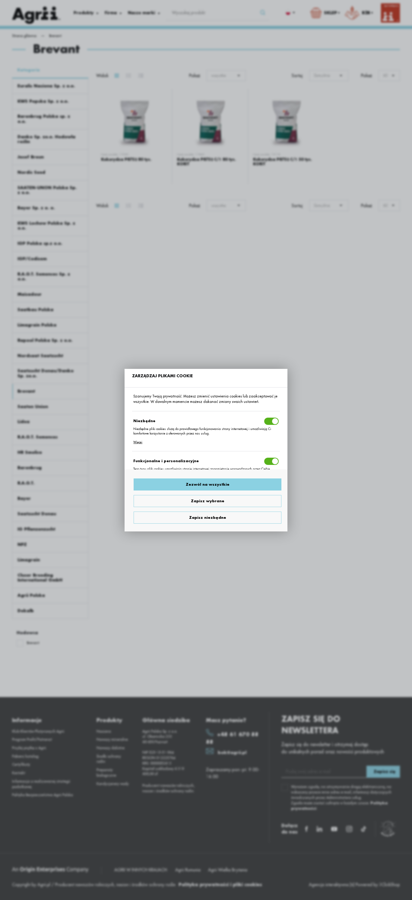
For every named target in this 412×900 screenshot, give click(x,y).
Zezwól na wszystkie (208, 484)
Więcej (137, 442)
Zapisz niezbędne (207, 517)
